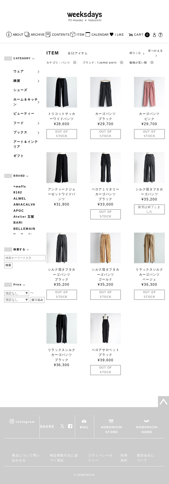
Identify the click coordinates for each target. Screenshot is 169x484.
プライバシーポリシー (100, 458)
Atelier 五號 (23, 216)
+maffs (19, 186)
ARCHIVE (38, 34)
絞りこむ (135, 52)
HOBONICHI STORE (111, 429)
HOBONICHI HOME (147, 429)
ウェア (18, 71)
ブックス (20, 132)
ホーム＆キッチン (25, 102)
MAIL (84, 427)
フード (18, 123)
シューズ (20, 90)
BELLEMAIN (24, 228)
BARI (18, 222)
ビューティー (24, 113)
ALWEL (19, 198)
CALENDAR (100, 34)
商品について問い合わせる (26, 458)
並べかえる (155, 50)
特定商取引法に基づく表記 (64, 458)
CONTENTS (60, 34)
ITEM (80, 34)
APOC (18, 210)
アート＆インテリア (25, 144)
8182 (17, 192)
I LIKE (119, 34)
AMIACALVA (24, 204)
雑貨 (16, 80)
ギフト (18, 156)
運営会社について (145, 458)
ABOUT (18, 34)
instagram (25, 421)
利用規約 (124, 458)
